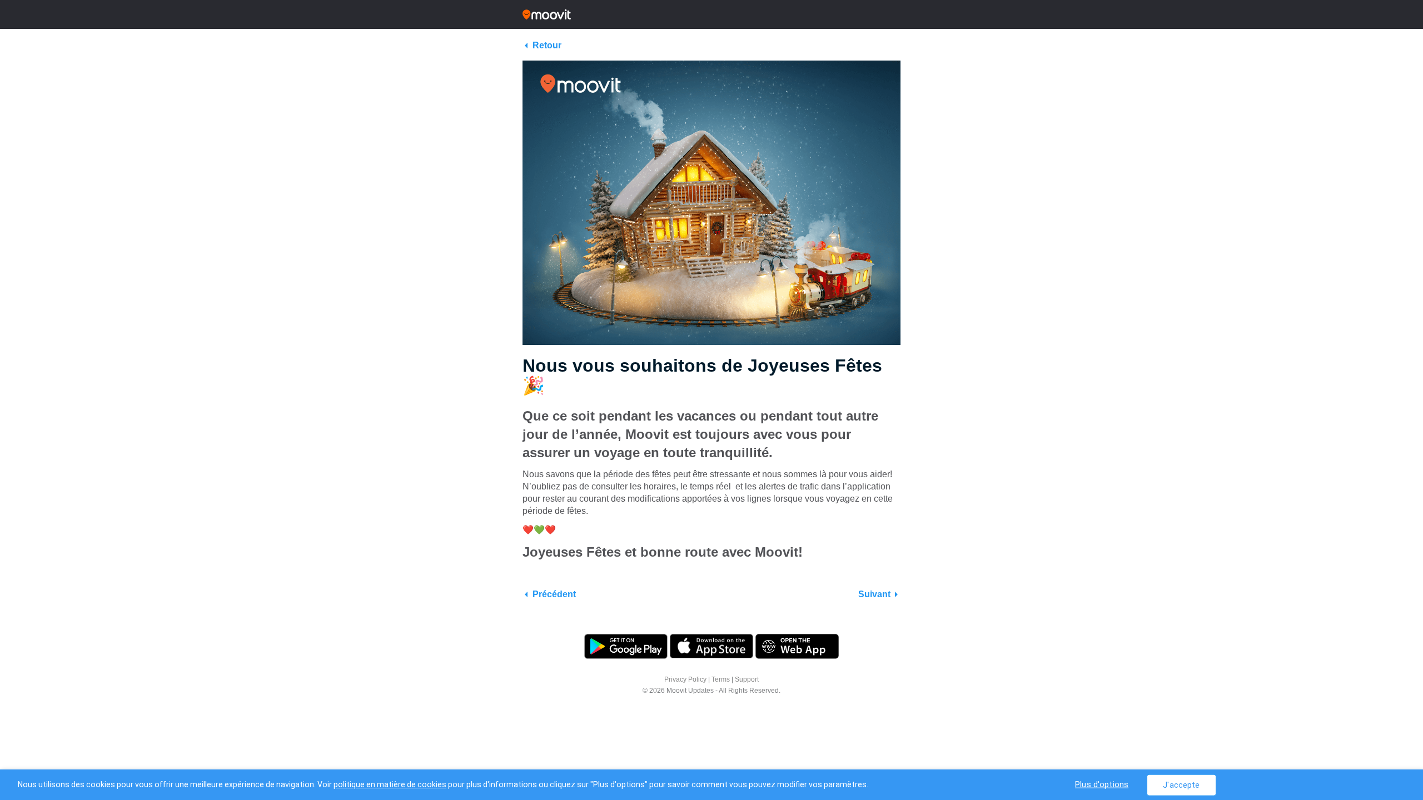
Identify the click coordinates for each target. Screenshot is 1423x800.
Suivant (874, 594)
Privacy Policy (685, 679)
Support (747, 679)
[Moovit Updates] (711, 14)
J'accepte (1181, 784)
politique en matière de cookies (390, 784)
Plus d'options (1101, 784)
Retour (547, 45)
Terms (721, 679)
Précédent (554, 594)
